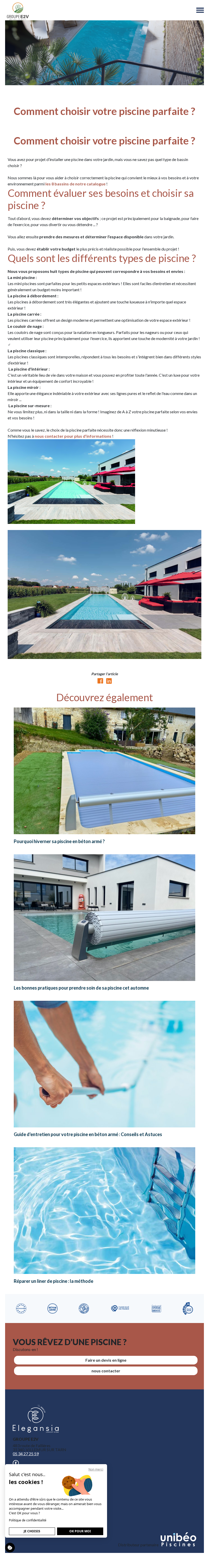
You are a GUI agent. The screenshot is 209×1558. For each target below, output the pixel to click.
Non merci (95, 1469)
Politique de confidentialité (27, 1520)
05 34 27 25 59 (26, 1453)
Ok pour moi (80, 1531)
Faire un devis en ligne (105, 1360)
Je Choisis (32, 1531)
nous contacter (106, 1370)
